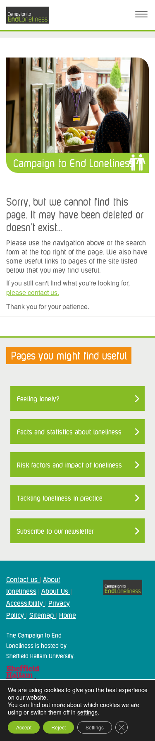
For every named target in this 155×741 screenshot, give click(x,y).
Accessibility (25, 602)
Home (67, 614)
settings (87, 712)
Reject (58, 727)
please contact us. (32, 292)
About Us (55, 590)
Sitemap (42, 614)
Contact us (23, 578)
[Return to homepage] (27, 15)
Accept (23, 727)
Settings (95, 727)
